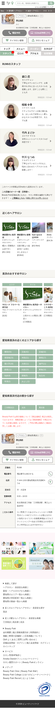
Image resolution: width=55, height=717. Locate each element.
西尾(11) (7, 370)
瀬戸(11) (42, 364)
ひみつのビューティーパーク (36, 674)
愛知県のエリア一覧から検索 (16, 594)
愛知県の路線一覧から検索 (15, 601)
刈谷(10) (25, 370)
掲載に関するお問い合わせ (37, 198)
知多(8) (7, 376)
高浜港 (41, 407)
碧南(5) (25, 376)
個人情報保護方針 (21, 632)
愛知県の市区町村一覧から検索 (17, 598)
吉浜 (23, 407)
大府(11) (25, 364)
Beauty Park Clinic (11, 671)
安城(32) (42, 352)
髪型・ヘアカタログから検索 (16, 591)
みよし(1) (25, 381)
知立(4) (42, 376)
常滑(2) (7, 381)
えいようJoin (28, 678)
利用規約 (34, 632)
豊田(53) (7, 352)
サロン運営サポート (12, 662)
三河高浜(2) (9, 407)
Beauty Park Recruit (12, 678)
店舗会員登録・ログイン (14, 643)
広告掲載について (32, 636)
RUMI (19, 467)
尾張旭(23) (8, 358)
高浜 (5, 612)
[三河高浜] (27, 322)
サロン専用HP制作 (11, 655)
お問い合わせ (29, 639)
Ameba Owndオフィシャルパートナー (20, 659)
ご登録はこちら (18, 198)
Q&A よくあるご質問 (12, 639)
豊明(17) (42, 358)
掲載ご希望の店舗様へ (13, 636)
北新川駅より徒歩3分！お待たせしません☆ (23, 249)
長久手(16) (8, 364)
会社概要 (7, 632)
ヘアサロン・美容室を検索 (15, 587)
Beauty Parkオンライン (33, 662)
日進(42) (25, 352)
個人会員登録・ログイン (37, 643)
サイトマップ (9, 646)
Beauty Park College (12, 674)
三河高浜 (7, 622)
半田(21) (25, 358)
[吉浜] (4, 316)
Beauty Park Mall (29, 671)
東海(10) (42, 370)
